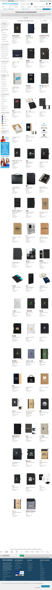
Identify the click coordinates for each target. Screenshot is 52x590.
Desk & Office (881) (4, 27)
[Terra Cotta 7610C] (14, 210)
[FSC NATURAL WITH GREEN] (28, 135)
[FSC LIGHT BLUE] (17, 160)
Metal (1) (3, 92)
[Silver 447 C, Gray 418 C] (45, 35)
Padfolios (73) (4, 39)
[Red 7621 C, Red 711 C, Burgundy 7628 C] (47, 35)
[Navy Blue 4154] (30, 110)
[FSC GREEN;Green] (15, 160)
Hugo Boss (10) (4, 101)
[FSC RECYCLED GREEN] (46, 85)
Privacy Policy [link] (29, 570)
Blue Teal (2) (5, 121)
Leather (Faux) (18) (4, 88)
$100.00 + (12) (4, 56)
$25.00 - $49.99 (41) (5, 53)
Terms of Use (17, 568)
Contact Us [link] (4, 577)
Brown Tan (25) (5, 125)
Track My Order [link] (30, 565)
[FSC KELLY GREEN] (16, 160)
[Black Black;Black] (40, 60)
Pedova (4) (3, 110)
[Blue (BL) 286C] (27, 260)
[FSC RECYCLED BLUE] (42, 85)
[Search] (32, 4)
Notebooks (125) (4, 37)
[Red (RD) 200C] (16, 210)
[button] (4, 1)
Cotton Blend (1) (4, 83)
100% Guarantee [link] (17, 565)
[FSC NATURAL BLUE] (27, 135)
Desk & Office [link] (42, 570)
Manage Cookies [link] (30, 568)
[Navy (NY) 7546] (27, 210)
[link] (7, 561)
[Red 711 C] (41, 35)
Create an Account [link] (30, 563)
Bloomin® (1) (4, 96)
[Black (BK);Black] (26, 60)
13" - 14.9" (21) (4, 70)
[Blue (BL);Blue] (27, 60)
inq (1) (3, 103)
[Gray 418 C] (43, 35)
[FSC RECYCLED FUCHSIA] (43, 85)
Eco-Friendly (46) (4, 34)
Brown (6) (4, 123)
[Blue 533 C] (27, 85)
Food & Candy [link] (42, 577)
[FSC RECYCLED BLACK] (40, 85)
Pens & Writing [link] (42, 568)
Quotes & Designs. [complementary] (26, 9)
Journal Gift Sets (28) (5, 41)
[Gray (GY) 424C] (27, 35)
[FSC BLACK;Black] (12, 160)
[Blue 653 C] (16, 35)
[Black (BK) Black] (28, 35)
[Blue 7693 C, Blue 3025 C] (41, 260)
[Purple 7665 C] (15, 35)
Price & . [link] (8, 9)
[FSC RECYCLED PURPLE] (48, 85)
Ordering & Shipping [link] (18, 561)
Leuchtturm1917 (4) (5, 106)
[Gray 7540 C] (18, 35)
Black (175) (5, 116)
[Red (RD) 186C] (28, 260)
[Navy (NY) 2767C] (17, 210)
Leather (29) (3, 86)
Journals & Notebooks (31, 20)
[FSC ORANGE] (18, 160)
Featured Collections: (43, 9)
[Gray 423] (28, 110)
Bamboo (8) (3, 77)
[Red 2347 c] (30, 85)
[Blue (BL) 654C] (18, 210)
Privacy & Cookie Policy (39, 583)
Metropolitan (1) (4, 108)
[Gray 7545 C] (42, 35)
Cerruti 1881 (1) (4, 99)
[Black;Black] (12, 35)
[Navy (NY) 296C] (26, 35)
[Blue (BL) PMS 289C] (27, 185)
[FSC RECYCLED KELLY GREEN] (45, 85)
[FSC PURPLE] (20, 160)
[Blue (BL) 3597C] (30, 35)
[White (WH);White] (27, 235)
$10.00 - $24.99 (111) (5, 51)
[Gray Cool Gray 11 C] (28, 85)
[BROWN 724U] (27, 160)
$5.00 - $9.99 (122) (5, 49)
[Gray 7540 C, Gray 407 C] (42, 260)
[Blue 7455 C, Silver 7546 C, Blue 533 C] (46, 35)
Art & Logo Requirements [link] (18, 563)
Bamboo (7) (3, 114)
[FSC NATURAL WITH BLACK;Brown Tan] (26, 135)
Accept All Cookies (45, 586)
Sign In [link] (29, 561)
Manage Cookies (37, 587)
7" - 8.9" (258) (4, 66)
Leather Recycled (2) (5, 90)
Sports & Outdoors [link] (42, 572)
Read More (26, 17)
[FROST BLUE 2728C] (41, 60)
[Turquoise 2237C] (15, 210)
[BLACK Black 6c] (26, 160)
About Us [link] (4, 579)
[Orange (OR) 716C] (21, 210)
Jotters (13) (3, 32)
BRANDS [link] (47, 9)
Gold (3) (4, 128)
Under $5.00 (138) (4, 46)
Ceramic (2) (3, 81)
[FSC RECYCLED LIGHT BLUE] (41, 85)
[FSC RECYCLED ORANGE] (47, 85)
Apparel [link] (41, 561)
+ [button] (1, 24)
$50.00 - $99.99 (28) (5, 55)
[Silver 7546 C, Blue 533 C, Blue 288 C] (48, 35)
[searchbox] (26, 4)
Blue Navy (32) (5, 119)
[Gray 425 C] (17, 35)
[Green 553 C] (14, 35)
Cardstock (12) (4, 79)
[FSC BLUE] (14, 160)
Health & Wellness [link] (42, 579)
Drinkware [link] (41, 565)
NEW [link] (44, 9)
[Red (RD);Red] (28, 60)
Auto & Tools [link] (42, 575)
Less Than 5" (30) (4, 63)
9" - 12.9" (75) (4, 68)
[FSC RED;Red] (21, 160)
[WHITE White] (27, 110)
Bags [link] (40, 563)
